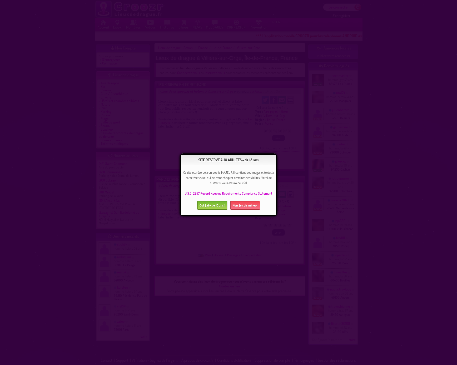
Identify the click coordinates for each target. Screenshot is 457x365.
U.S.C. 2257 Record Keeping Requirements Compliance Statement (228, 193)
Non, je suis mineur (245, 205)
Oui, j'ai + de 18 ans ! (212, 205)
